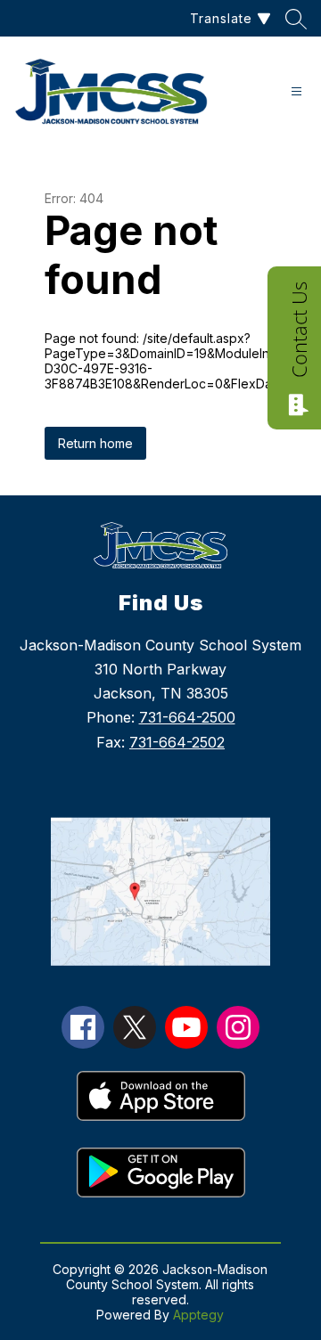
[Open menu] (296, 91)
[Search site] (296, 18)
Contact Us (298, 330)
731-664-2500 (187, 717)
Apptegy (198, 1314)
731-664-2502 (177, 742)
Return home (95, 443)
